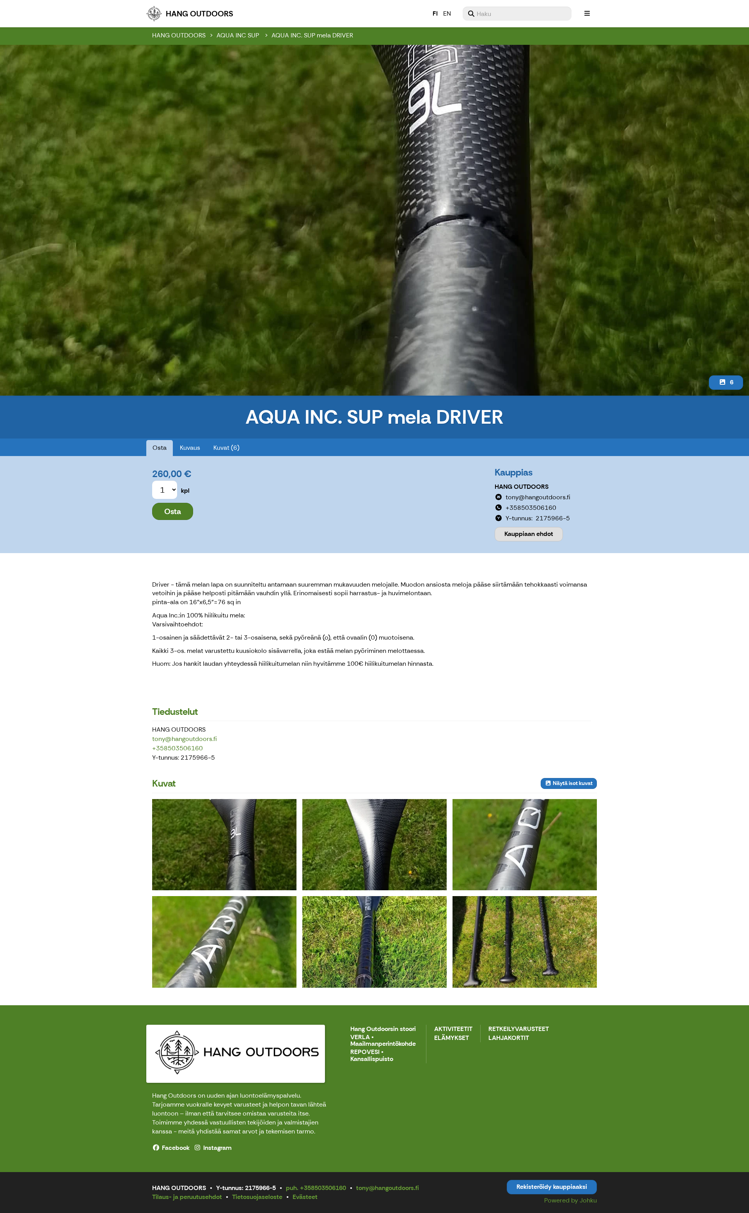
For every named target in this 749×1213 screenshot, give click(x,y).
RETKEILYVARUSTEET (518, 1029)
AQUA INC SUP (239, 35)
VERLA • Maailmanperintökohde (383, 1041)
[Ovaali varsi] (224, 941)
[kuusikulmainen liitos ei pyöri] (374, 941)
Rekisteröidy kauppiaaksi (551, 1187)
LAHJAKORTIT (508, 1038)
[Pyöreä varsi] (525, 844)
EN (447, 13)
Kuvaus (190, 448)
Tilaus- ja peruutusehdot (187, 1197)
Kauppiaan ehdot (528, 534)
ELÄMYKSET (451, 1038)
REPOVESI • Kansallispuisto (371, 1056)
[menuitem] (517, 14)
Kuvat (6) (226, 448)
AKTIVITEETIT (453, 1029)
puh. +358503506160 (316, 1188)
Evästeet (305, 1197)
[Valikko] (587, 13)
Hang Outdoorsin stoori (383, 1029)
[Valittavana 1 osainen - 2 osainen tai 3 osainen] (525, 941)
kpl (185, 490)
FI (435, 13)
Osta (160, 448)
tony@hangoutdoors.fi (184, 739)
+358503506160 (177, 748)
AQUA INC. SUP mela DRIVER (312, 35)
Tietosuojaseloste (257, 1197)
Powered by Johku (570, 1200)
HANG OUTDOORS (179, 35)
